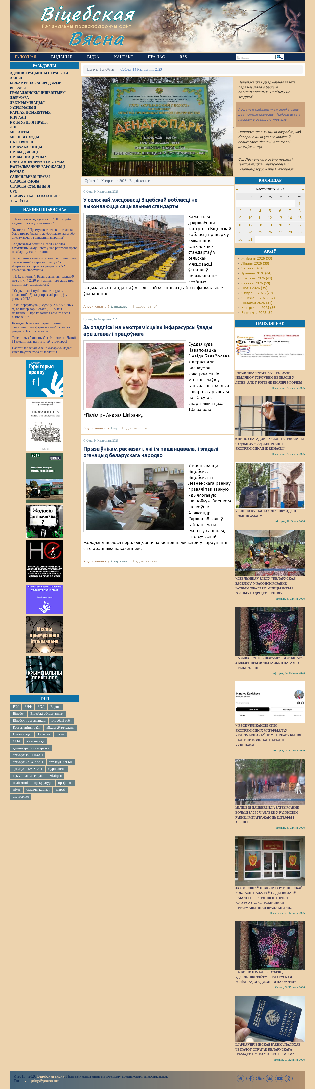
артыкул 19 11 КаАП (28, 755)
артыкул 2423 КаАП (27, 769)
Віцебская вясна (50, 1076)
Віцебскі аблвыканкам (46, 713)
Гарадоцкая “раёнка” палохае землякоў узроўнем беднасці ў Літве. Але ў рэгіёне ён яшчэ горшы (268, 377)
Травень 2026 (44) (256, 273)
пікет (16, 789)
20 (280, 225)
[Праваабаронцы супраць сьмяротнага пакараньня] (44, 561)
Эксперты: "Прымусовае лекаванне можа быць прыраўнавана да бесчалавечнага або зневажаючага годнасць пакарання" (43, 233)
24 (250, 232)
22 (300, 225)
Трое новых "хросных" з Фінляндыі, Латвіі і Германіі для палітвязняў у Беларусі (44, 339)
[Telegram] (240, 1078)
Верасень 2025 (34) (257, 313)
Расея (60, 734)
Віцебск (18, 713)
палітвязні (20, 783)
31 (250, 239)
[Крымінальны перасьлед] (44, 674)
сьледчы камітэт (38, 789)
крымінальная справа (28, 776)
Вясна (96, 38)
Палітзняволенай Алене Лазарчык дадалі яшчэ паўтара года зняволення (42, 350)
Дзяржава (119, 307)
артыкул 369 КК (60, 762)
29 (300, 232)
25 (260, 232)
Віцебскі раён (61, 720)
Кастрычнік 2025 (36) (259, 308)
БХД (41, 707)
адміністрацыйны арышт (31, 748)
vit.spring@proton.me (42, 1081)
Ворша (55, 707)
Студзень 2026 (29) (257, 293)
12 (270, 218)
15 (300, 218)
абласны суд (35, 741)
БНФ (28, 707)
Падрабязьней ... (147, 307)
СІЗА (16, 741)
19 (270, 225)
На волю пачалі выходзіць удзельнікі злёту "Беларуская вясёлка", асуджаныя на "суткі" (265, 977)
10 (250, 218)
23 (240, 232)
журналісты (56, 769)
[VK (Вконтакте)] (269, 1078)
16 (240, 225)
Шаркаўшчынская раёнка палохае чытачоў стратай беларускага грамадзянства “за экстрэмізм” (267, 1049)
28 (290, 232)
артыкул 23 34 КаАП (28, 762)
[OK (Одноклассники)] (288, 1078)
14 (290, 218)
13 (280, 218)
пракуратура (43, 783)
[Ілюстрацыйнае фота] (134, 248)
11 (260, 218)
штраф (60, 789)
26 (270, 232)
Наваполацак (22, 734)
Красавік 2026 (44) (256, 278)
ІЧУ (16, 707)
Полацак (44, 734)
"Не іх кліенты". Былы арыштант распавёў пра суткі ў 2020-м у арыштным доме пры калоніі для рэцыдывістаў (43, 280)
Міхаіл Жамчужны (60, 727)
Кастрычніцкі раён (26, 727)
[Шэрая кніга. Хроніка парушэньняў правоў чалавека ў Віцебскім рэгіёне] (44, 425)
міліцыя (56, 776)
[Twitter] (260, 1078)
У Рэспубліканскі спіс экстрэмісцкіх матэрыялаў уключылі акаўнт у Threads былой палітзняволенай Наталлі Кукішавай (269, 735)
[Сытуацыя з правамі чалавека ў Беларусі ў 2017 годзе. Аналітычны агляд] (44, 599)
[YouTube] (279, 1078)
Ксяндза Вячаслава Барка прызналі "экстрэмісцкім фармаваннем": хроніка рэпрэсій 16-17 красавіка (41, 327)
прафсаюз (65, 783)
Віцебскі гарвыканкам (29, 720)
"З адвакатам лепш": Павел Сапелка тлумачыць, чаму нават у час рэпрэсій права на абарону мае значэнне (44, 248)
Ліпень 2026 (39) (255, 264)
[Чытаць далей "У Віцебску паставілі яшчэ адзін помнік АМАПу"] (270, 485)
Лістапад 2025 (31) (256, 303)
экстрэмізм (21, 796)
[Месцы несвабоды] (44, 478)
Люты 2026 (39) (254, 288)
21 (290, 225)
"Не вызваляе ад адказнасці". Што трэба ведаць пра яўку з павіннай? (41, 221)
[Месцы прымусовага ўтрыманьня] (44, 635)
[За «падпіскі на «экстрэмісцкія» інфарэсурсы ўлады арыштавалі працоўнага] (134, 375)
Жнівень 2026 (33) (256, 259)
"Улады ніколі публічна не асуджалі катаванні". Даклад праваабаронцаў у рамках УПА (39, 295)
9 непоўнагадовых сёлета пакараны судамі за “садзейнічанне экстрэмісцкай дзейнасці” (269, 443)
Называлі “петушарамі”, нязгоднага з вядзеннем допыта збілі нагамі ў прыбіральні (269, 663)
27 (280, 232)
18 (260, 225)
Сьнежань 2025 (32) (258, 298)
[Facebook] (250, 1078)
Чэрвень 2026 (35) (256, 268)
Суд (114, 428)
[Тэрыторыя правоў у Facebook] (44, 378)
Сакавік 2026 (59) (255, 283)
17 (250, 225)
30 (240, 239)
